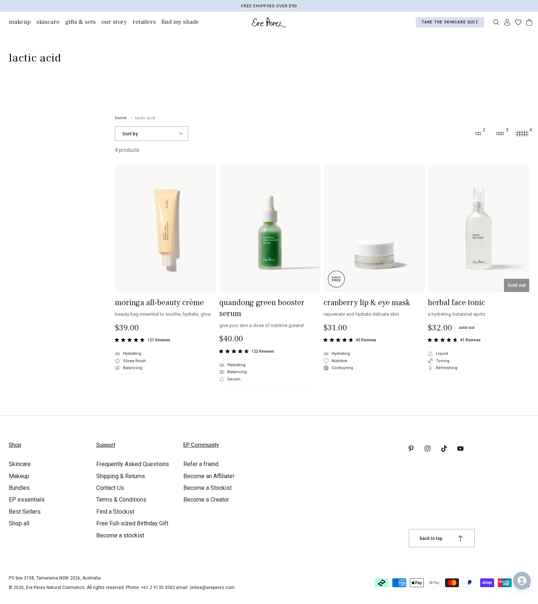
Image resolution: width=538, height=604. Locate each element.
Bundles (19, 487)
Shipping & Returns (120, 476)
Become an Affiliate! (209, 476)
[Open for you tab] (522, 580)
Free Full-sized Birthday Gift (132, 523)
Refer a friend (200, 464)
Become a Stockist (207, 487)
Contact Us (110, 487)
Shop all (19, 523)
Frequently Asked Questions (132, 464)
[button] (496, 22)
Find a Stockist (115, 511)
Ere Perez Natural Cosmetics (55, 587)
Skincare (20, 464)
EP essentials (27, 499)
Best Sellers (25, 511)
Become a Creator (206, 499)
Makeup (19, 476)
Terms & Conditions (121, 499)
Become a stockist (120, 535)
